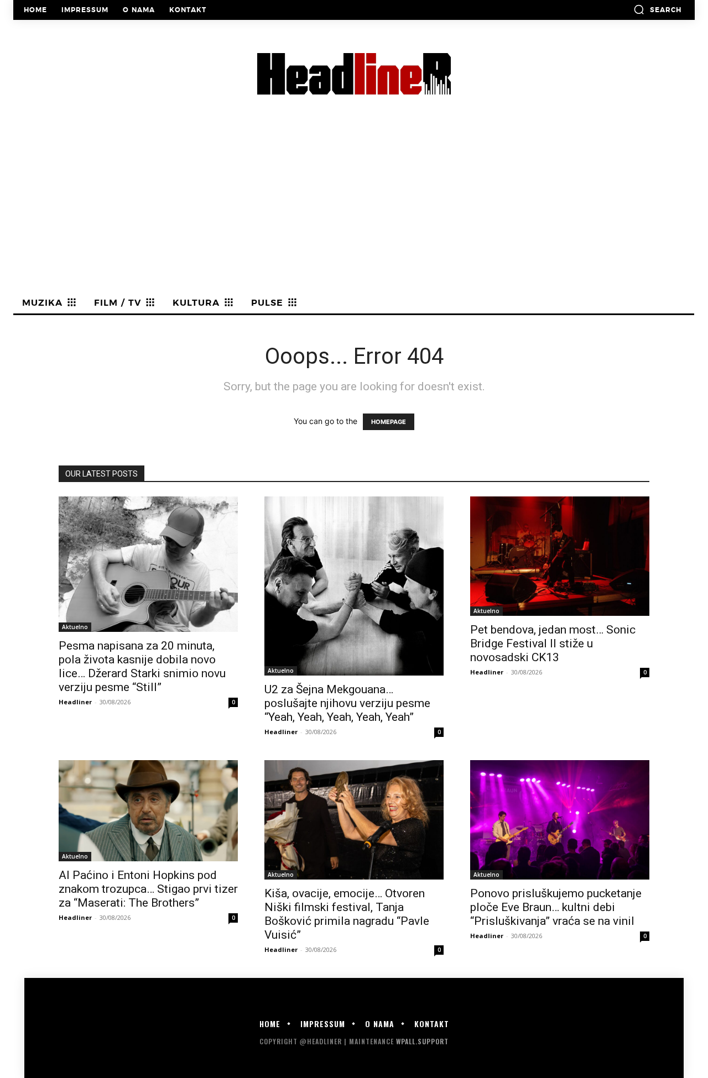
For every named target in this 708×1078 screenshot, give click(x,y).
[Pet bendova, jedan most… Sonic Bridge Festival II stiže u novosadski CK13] (559, 556)
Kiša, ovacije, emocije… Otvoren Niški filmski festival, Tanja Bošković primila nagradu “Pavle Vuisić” (346, 914)
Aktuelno (75, 627)
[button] (657, 9)
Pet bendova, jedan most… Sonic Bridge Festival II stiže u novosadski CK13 (553, 643)
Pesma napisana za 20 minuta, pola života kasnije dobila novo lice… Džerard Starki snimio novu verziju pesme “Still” (142, 666)
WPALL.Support (422, 1041)
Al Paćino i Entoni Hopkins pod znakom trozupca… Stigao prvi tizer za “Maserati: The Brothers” (148, 888)
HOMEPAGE (388, 422)
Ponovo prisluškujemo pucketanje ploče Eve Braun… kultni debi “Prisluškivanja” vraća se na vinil (556, 907)
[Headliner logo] (354, 74)
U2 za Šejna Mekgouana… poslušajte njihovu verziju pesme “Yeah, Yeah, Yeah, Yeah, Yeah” (347, 703)
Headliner (75, 702)
